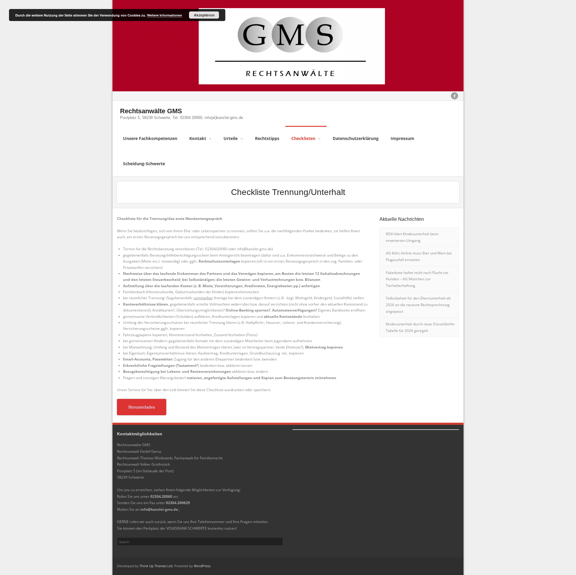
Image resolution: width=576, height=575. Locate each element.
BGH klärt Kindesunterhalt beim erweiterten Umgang (412, 237)
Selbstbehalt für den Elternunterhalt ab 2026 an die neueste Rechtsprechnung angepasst (418, 305)
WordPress (202, 566)
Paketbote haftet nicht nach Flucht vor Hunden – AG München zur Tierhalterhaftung (417, 279)
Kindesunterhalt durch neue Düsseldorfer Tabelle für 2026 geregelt (420, 327)
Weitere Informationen (164, 15)
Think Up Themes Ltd (156, 566)
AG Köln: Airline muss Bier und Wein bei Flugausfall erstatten (419, 256)
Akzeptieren (204, 15)
